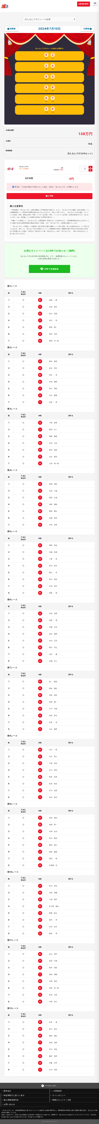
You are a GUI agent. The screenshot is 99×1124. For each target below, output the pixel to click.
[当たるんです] (4, 6)
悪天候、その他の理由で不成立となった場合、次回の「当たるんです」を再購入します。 (47, 187)
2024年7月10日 (49, 28)
